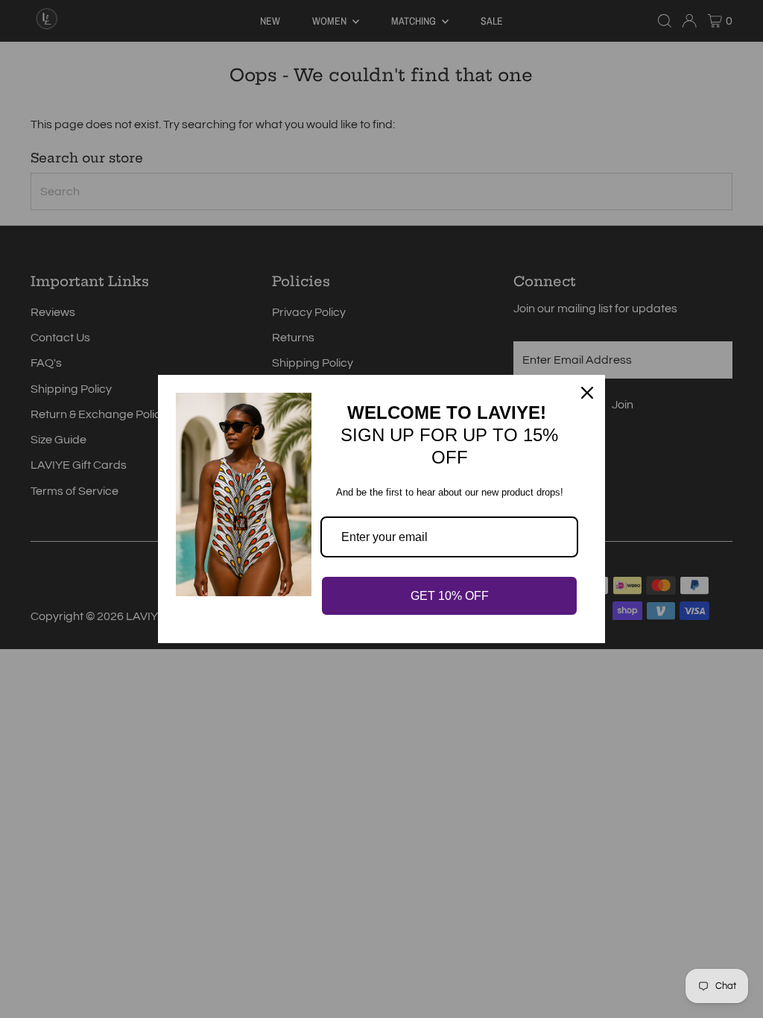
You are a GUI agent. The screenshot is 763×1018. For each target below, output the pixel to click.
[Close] (587, 393)
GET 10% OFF (450, 595)
